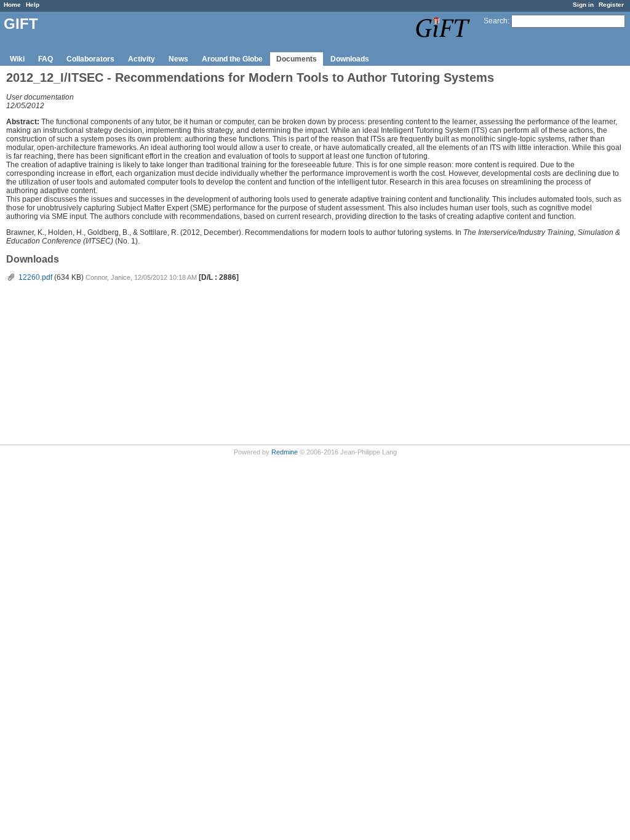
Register (611, 4)
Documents (296, 59)
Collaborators (90, 59)
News (178, 59)
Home (12, 4)
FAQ (45, 59)
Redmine (284, 452)
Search (496, 21)
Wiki (17, 59)
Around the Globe (232, 59)
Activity (141, 59)
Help (32, 4)
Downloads (349, 59)
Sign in (583, 4)
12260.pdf (35, 277)
